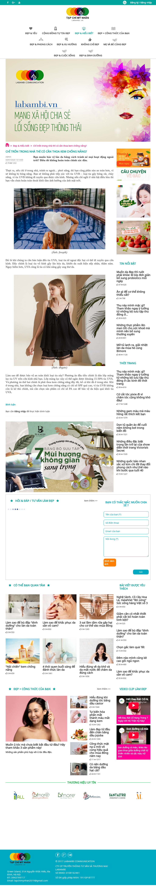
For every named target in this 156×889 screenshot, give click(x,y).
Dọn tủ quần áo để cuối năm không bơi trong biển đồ (132, 428)
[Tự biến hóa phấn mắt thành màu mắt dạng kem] (78, 716)
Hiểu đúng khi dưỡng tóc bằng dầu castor (100, 700)
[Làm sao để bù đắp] (23, 606)
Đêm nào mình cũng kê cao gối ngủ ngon (132, 659)
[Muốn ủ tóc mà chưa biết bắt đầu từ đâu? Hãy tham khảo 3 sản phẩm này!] (36, 719)
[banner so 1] (134, 201)
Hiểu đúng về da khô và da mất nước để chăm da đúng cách (96, 669)
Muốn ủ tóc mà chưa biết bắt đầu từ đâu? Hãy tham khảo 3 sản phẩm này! (35, 746)
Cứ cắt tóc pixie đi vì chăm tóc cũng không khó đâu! (133, 397)
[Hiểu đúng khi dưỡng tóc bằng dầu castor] (78, 702)
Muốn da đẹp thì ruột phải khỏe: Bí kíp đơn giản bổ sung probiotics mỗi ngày (133, 276)
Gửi (141, 571)
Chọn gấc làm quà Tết (131, 647)
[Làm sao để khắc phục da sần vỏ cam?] (60, 606)
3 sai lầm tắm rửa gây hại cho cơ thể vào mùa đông (96, 624)
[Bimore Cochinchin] (27, 795)
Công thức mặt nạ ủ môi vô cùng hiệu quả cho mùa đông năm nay (99, 750)
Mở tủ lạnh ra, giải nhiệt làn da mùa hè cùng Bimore (132, 348)
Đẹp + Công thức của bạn (32, 689)
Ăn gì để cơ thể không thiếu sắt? (131, 293)
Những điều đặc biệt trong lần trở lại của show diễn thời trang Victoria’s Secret (133, 446)
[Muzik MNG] (129, 795)
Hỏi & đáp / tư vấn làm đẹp (34, 501)
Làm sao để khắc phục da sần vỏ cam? (59, 624)
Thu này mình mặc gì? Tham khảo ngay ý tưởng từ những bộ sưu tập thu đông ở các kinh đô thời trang (133, 377)
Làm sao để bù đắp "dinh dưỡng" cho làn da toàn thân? (22, 625)
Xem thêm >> (91, 500)
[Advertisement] (78, 828)
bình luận (45, 411)
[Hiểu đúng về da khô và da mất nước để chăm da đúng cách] (96, 651)
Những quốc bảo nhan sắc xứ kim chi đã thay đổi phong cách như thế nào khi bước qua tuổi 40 (133, 465)
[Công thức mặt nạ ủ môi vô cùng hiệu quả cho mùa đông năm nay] (78, 748)
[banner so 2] (134, 238)
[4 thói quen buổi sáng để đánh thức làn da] (60, 651)
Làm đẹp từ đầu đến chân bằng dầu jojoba (100, 732)
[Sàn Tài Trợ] (103, 795)
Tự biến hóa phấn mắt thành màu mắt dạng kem (100, 716)
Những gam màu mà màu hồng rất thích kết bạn (133, 412)
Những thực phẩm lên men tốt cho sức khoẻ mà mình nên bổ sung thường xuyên (133, 329)
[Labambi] (78, 13)
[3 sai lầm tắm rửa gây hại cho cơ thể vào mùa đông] (96, 606)
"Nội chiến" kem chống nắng (20, 668)
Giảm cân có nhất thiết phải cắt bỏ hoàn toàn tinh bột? (131, 617)
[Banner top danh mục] (78, 100)
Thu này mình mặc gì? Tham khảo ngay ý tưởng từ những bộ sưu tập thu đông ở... (133, 309)
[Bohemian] (78, 795)
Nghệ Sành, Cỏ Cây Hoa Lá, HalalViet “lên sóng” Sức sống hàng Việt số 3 (132, 600)
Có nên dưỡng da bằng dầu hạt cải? (99, 767)
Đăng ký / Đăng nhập (141, 2)
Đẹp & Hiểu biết (21, 145)
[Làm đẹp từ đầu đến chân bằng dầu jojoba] (78, 734)
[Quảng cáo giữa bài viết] (59, 456)
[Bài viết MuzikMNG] (134, 165)
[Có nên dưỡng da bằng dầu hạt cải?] (78, 769)
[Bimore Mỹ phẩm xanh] (52, 795)
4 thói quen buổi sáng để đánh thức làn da (59, 668)
